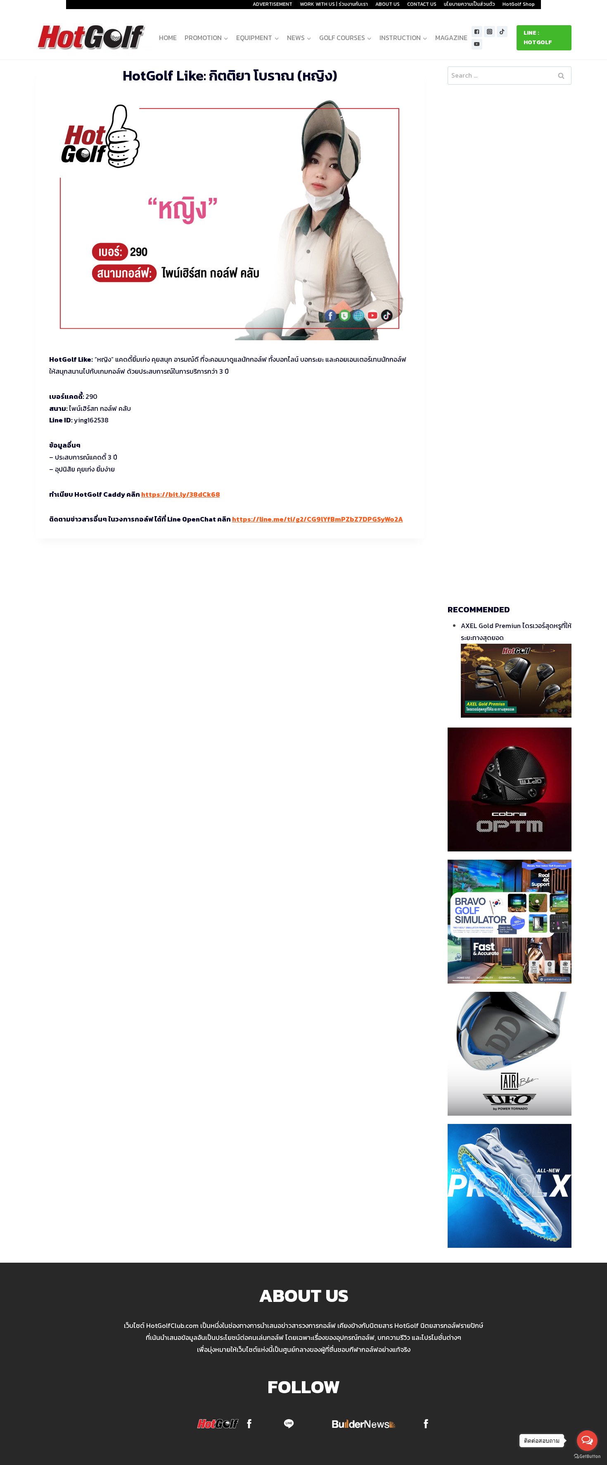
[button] (225, 37)
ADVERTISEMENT (272, 4)
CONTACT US (421, 4)
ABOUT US (387, 4)
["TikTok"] (502, 31)
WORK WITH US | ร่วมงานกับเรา (334, 4)
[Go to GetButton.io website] (587, 1456)
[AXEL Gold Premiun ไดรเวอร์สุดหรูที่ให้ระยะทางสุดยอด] (516, 681)
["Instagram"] (489, 31)
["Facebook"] (477, 31)
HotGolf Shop (519, 4)
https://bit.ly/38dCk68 (180, 494)
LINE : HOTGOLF (538, 37)
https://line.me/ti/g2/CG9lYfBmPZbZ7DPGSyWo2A (317, 519)
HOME (168, 38)
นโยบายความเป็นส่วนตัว (469, 4)
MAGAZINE (451, 38)
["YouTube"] (477, 44)
